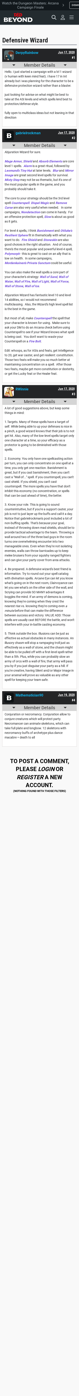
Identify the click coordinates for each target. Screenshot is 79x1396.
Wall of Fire (22, 281)
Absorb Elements (50, 161)
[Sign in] (63, 17)
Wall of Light (40, 281)
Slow (47, 217)
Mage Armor (13, 161)
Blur (55, 170)
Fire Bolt (35, 341)
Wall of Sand (48, 277)
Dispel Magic (40, 203)
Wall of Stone (14, 286)
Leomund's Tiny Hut (18, 170)
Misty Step (12, 180)
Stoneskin (50, 240)
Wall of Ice (32, 286)
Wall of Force (59, 281)
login (46, 769)
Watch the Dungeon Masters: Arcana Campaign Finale (30, 5)
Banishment (45, 230)
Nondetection (30, 212)
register (30, 777)
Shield (27, 161)
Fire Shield (29, 240)
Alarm (27, 166)
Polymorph (12, 253)
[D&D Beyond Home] (18, 17)
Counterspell (20, 203)
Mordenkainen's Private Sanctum (27, 263)
